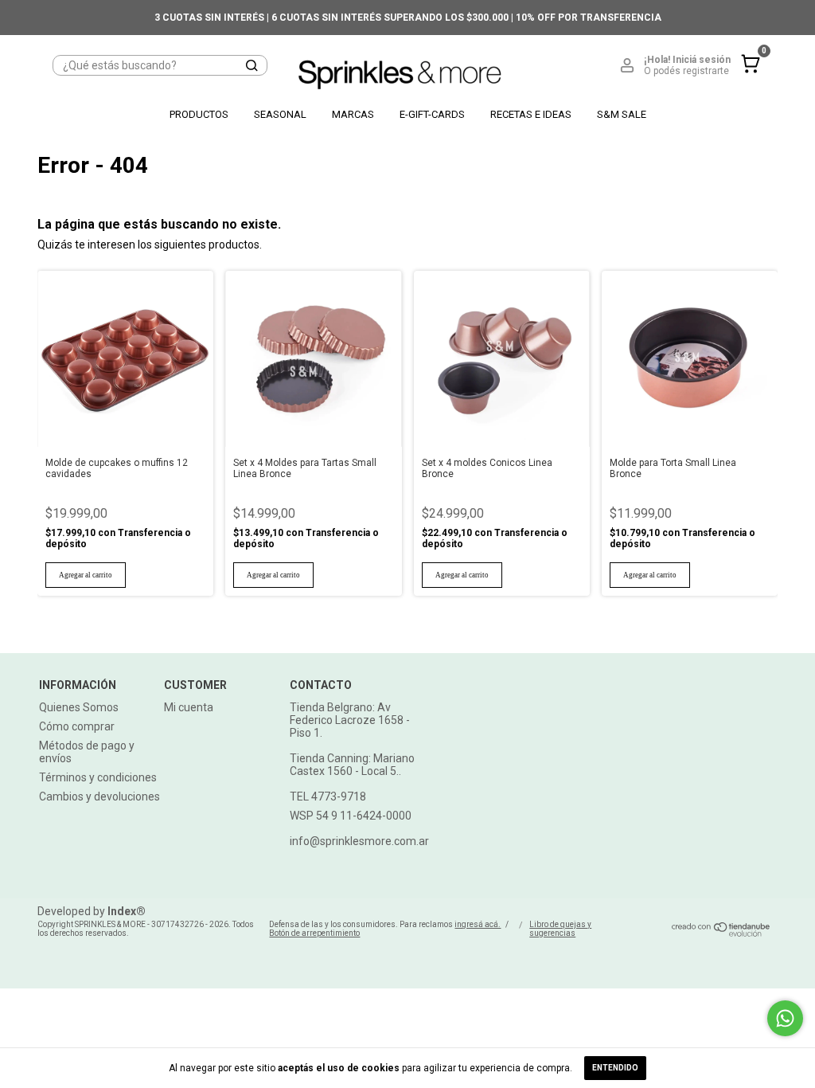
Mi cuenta (188, 707)
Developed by (91, 911)
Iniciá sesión (702, 59)
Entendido (615, 1067)
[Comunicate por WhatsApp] (785, 1018)
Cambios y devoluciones (99, 796)
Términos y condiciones (98, 777)
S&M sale (621, 114)
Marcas (353, 114)
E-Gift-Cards (432, 114)
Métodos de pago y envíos (87, 752)
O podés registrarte (686, 70)
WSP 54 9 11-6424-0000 (350, 815)
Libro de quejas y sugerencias (560, 928)
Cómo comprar (77, 726)
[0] (746, 76)
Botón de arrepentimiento (314, 933)
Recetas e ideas (530, 114)
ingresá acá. (477, 924)
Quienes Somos (79, 707)
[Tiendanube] (721, 933)
